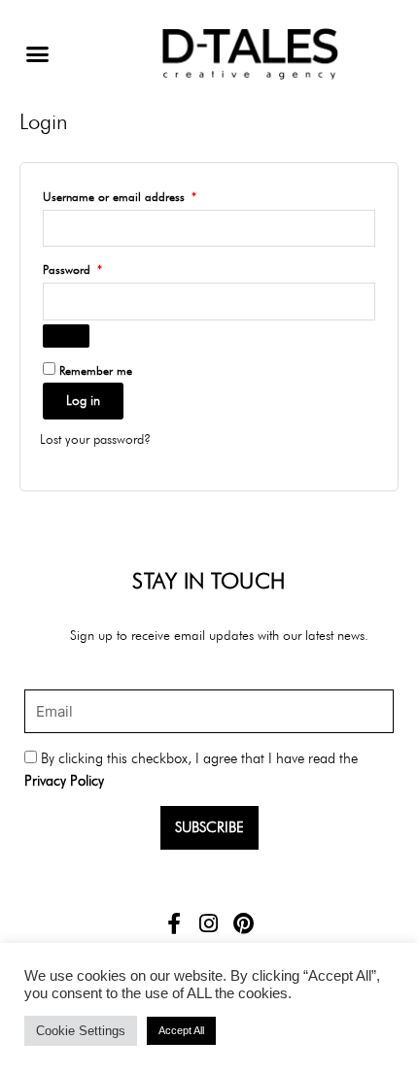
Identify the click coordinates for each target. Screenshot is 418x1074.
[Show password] (66, 336)
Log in (83, 400)
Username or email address (141, 194)
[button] (37, 54)
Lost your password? (95, 439)
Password (94, 267)
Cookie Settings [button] (80, 1031)
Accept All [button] (181, 1030)
